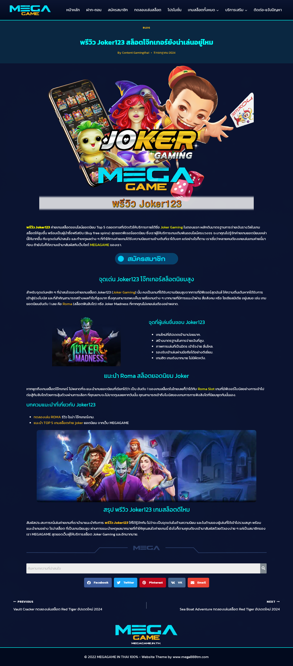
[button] (98, 582)
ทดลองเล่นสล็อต (147, 10)
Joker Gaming (124, 292)
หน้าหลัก (73, 10)
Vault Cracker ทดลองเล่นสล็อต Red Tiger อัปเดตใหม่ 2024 (57, 605)
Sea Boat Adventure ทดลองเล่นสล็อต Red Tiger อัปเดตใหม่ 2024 (230, 605)
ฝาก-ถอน (93, 10)
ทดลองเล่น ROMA (47, 417)
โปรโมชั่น (174, 10)
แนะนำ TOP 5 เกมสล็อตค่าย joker (58, 423)
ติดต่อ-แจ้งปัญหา (268, 10)
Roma (67, 304)
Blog (146, 28)
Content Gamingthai (135, 52)
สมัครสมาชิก (118, 10)
